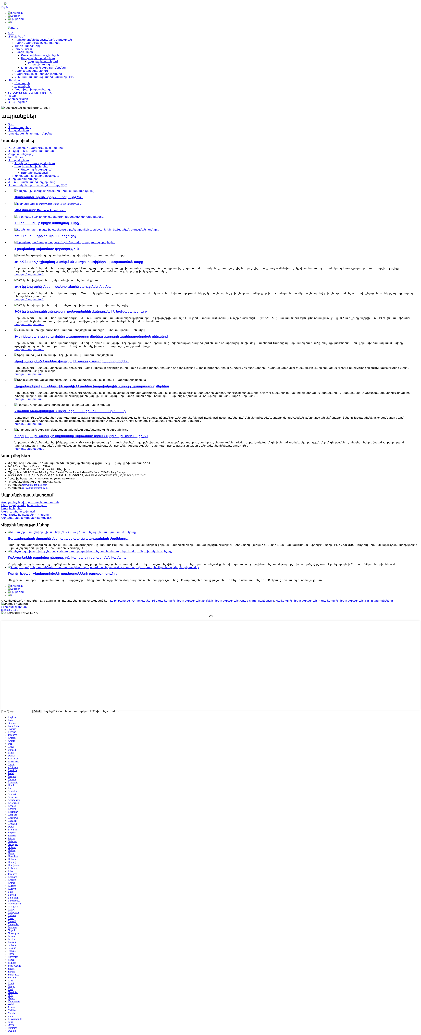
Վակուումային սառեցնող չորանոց (38, 74)
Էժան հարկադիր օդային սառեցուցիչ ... (46, 236)
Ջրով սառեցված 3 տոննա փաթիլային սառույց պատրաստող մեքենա (71, 361)
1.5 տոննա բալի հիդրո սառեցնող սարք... (47, 223)
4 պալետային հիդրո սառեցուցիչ (341, 600)
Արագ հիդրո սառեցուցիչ (257, 600)
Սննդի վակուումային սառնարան (37, 42)
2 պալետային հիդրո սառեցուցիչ (178, 600)
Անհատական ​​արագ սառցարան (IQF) (27, 517)
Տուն (11, 33)
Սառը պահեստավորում (31, 70)
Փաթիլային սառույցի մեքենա (41, 55)
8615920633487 (9, 610)
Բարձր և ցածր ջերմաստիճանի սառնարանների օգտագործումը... (62, 573)
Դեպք (12, 95)
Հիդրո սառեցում (143, 600)
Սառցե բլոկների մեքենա (38, 58)
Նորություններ (18, 98)
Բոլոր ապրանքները (379, 600)
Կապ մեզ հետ (17, 102)
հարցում (20, 274)
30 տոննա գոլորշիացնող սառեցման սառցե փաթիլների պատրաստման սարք (78, 262)
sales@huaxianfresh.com (35, 488)
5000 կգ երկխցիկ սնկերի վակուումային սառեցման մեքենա (62, 286)
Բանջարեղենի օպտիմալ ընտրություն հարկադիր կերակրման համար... (67, 557)
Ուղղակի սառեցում (41, 64)
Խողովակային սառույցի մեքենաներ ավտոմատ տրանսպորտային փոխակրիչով (81, 436)
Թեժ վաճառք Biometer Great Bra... (40, 210)
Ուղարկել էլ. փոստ (14, 607)
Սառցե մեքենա (25, 52)
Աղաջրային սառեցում (43, 61)
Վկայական (22, 86)
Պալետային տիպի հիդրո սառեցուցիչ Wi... (48, 197)
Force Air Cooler (23, 49)
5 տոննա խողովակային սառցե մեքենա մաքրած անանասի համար (70, 411)
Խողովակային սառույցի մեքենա (43, 67)
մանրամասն (35, 274)
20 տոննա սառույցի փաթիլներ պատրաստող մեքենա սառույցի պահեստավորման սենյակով (91, 336)
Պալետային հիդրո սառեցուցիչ (297, 600)
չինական (13, 4)
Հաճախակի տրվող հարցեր (33, 89)
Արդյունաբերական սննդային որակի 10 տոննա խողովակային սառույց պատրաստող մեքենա (91, 386)
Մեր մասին (15, 80)
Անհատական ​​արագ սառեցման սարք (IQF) (44, 77)
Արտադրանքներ (19, 127)
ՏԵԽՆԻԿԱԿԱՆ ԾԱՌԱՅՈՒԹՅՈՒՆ (30, 92)
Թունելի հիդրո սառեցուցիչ (220, 600)
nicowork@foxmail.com (34, 484)
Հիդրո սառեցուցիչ (27, 46)
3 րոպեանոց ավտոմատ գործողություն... (47, 249)
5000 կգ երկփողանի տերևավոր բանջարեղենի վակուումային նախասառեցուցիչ (80, 311)
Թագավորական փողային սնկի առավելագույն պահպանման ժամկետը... (68, 538)
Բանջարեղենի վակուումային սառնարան (43, 39)
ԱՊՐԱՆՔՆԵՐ (16, 36)
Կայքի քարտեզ (119, 600)
